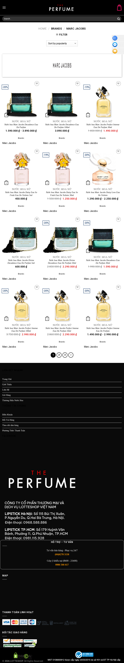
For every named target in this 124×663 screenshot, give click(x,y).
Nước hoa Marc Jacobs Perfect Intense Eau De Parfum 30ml (102, 125)
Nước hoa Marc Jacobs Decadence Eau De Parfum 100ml (62, 125)
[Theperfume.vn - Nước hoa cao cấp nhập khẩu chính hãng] (62, 7)
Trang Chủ (6, 379)
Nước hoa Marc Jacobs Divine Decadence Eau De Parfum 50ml (62, 261)
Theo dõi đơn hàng (10, 425)
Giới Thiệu (7, 384)
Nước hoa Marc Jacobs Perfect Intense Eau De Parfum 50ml (62, 329)
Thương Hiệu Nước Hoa (12, 400)
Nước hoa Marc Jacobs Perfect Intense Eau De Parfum (102, 329)
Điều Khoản (7, 415)
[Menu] (4, 7)
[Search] (118, 19)
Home (42, 28)
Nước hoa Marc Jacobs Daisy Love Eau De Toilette (103, 193)
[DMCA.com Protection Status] (23, 656)
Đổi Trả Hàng (8, 420)
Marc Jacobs (9, 143)
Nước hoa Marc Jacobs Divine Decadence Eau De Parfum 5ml (21, 261)
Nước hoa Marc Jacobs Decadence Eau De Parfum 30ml (103, 261)
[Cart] (119, 7)
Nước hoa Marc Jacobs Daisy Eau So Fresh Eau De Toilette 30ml (62, 193)
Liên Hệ (5, 390)
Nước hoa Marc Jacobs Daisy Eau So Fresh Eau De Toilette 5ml (21, 193)
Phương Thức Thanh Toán (13, 430)
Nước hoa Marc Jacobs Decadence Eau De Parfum (21, 125)
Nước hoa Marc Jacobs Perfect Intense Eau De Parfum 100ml (21, 329)
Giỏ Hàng (6, 395)
